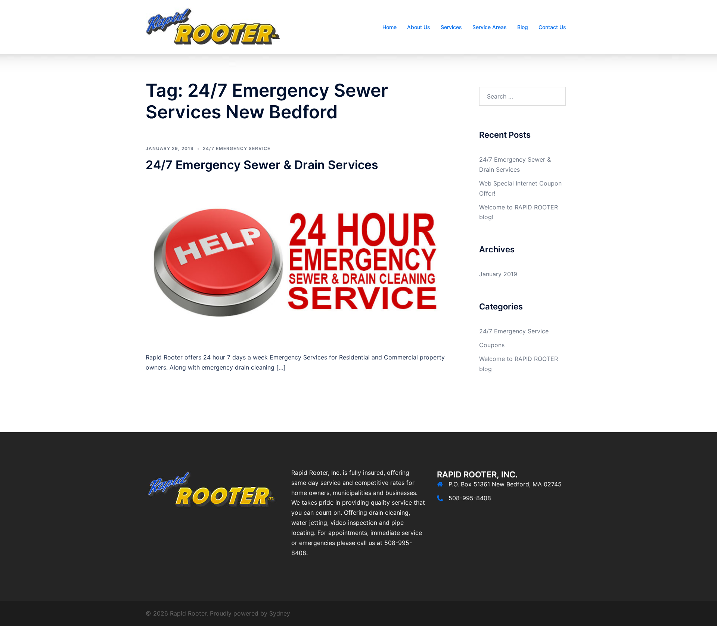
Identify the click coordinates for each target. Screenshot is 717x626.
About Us (418, 27)
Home (389, 27)
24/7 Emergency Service (236, 148)
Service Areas (489, 27)
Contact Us (552, 27)
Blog (522, 27)
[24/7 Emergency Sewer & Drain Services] (298, 261)
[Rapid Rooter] (213, 26)
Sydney (279, 613)
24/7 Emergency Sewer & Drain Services (262, 165)
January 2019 (498, 274)
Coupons (492, 345)
